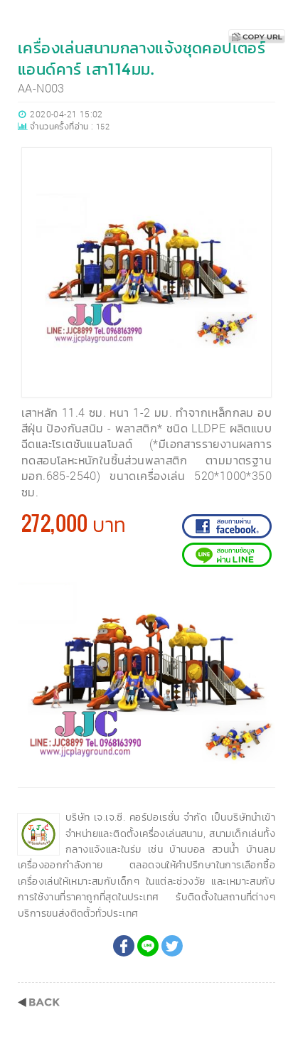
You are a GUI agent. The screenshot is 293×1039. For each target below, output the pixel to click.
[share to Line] (148, 946)
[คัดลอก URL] (256, 36)
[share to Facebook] (123, 946)
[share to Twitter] (172, 946)
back (39, 1002)
